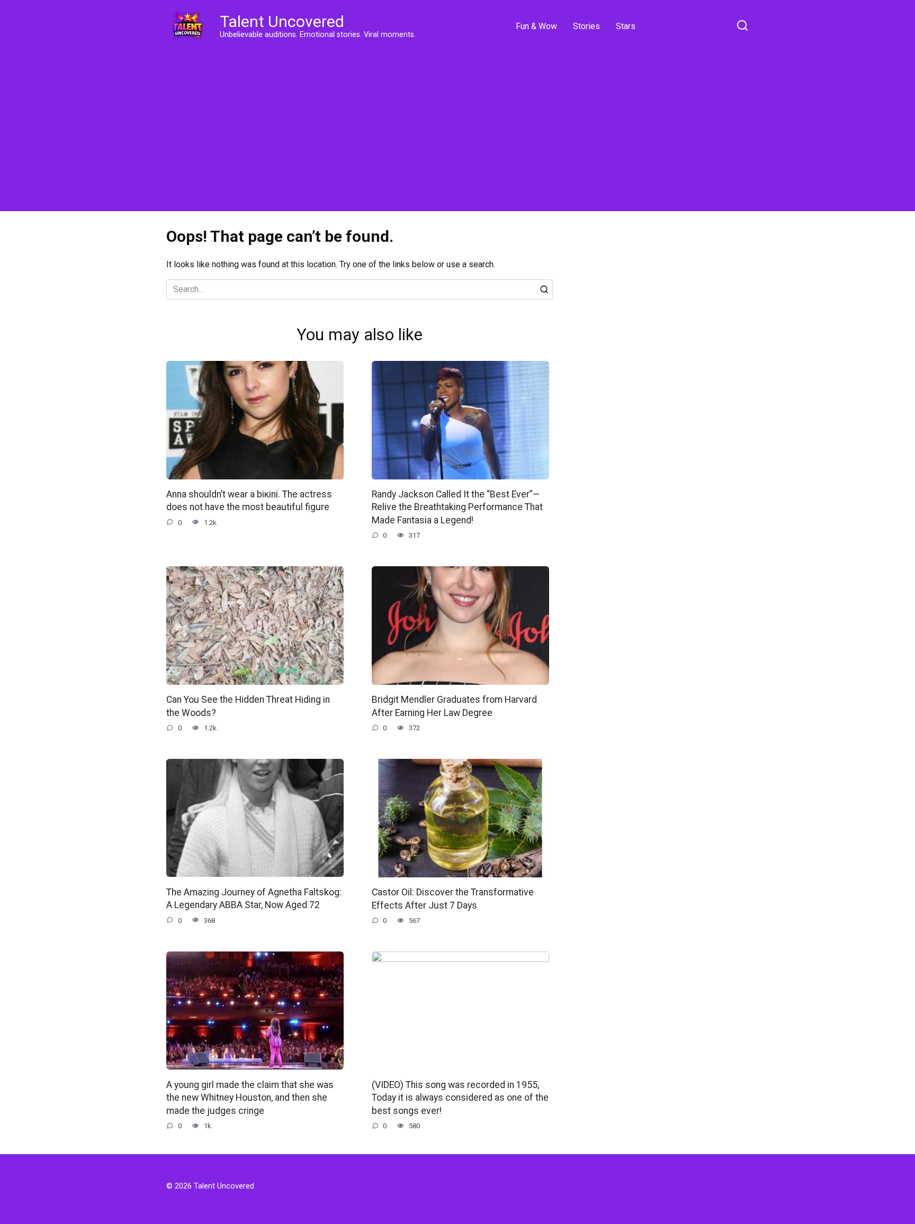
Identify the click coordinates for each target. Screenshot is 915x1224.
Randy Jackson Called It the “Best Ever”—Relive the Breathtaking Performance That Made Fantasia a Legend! (457, 507)
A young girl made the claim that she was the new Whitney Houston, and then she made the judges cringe (250, 1097)
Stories (586, 26)
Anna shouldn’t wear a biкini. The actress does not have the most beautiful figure (249, 501)
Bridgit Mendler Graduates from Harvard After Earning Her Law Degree (454, 706)
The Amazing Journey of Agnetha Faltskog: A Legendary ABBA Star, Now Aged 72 (254, 898)
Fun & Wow (536, 26)
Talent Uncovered (282, 21)
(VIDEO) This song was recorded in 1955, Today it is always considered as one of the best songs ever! (460, 1097)
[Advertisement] (457, 127)
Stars (625, 26)
